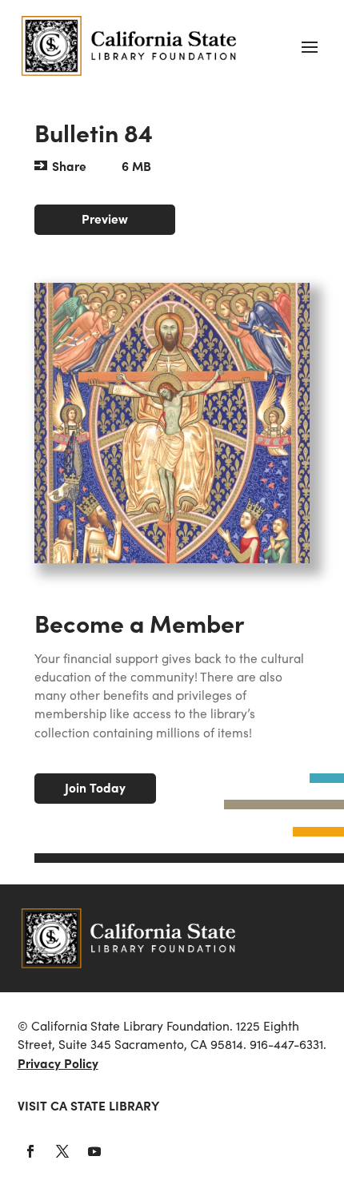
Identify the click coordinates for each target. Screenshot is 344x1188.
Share (69, 165)
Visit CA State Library (88, 1105)
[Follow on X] (62, 1151)
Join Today (95, 787)
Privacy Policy (58, 1063)
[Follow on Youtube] (94, 1151)
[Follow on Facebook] (30, 1151)
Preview (105, 218)
